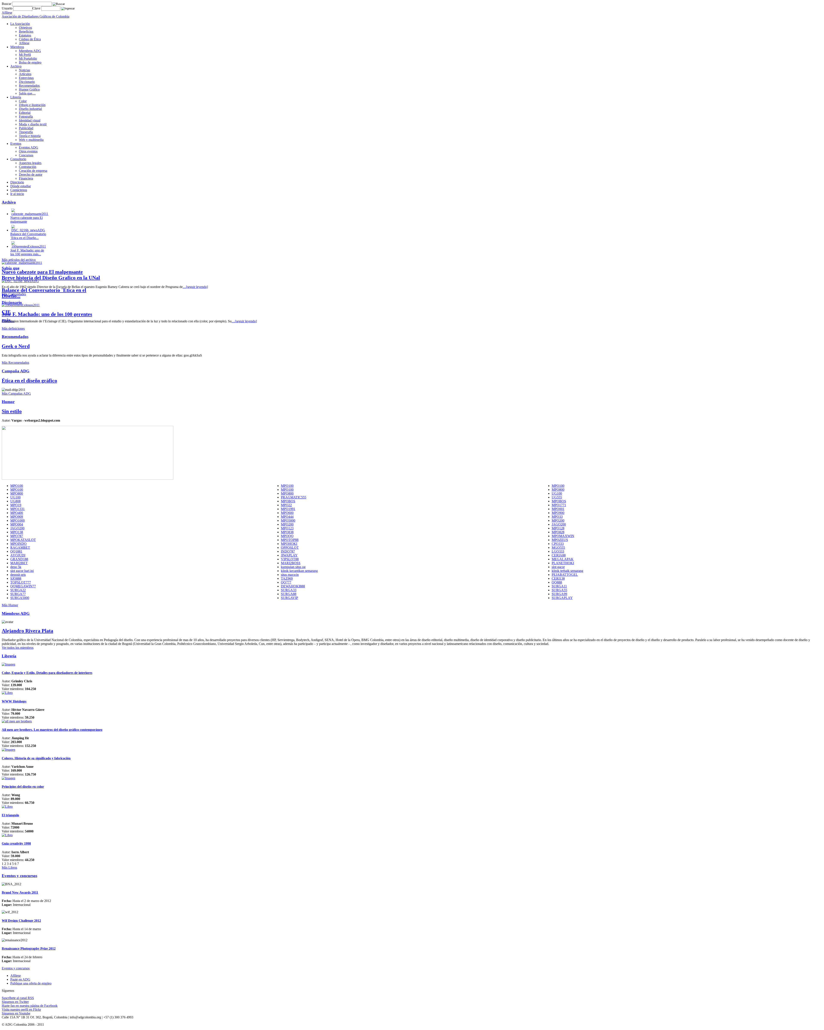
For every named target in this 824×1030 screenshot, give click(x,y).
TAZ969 (287, 578)
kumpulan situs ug (293, 567)
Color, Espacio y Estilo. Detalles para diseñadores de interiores (47, 673)
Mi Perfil (25, 54)
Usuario (7, 8)
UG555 (557, 497)
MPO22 (286, 505)
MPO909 (16, 516)
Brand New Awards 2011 (20, 892)
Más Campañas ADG (16, 393)
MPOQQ (287, 536)
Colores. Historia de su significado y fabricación (36, 758)
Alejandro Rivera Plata (27, 631)
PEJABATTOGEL (565, 574)
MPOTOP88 (289, 540)
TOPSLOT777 (20, 582)
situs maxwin (290, 574)
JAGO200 (559, 524)
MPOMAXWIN (563, 536)
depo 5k (15, 567)
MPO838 (287, 532)
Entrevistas (26, 78)
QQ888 (557, 582)
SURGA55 (559, 590)
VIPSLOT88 (290, 559)
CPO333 (558, 543)
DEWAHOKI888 (293, 586)
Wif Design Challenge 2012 (21, 920)
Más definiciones (13, 328)
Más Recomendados (15, 362)
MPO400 (16, 513)
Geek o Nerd (16, 346)
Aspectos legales (30, 163)
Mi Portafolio (28, 58)
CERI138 (558, 578)
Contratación (27, 167)
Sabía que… (27, 93)
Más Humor (10, 605)
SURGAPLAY (562, 598)
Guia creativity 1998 (16, 843)
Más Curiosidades (14, 294)
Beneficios (26, 31)
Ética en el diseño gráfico (29, 380)
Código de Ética (30, 39)
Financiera (26, 178)
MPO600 (287, 513)
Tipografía (26, 132)
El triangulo (10, 815)
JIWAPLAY (289, 555)
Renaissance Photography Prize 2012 (29, 948)
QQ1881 (16, 551)
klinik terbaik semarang (567, 571)
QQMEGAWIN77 (23, 586)
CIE (6, 312)
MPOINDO (18, 543)
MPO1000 (17, 520)
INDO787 (288, 551)
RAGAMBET (20, 547)
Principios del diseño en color (23, 786)
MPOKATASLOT (23, 540)
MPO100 (16, 486)
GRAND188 (19, 559)
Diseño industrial (30, 109)
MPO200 (558, 520)
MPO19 (15, 505)
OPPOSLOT (290, 547)
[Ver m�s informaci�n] (8, 664)
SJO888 (15, 578)
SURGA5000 (19, 598)
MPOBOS (288, 501)
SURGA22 (18, 590)
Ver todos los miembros (17, 647)
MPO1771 (559, 505)
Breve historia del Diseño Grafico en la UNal (51, 277)
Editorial (24, 112)
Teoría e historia (30, 136)
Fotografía (26, 116)
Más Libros (9, 867)
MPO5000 (288, 520)
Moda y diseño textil (33, 124)
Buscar (6, 4)
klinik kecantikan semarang (299, 571)
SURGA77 (18, 594)
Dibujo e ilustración (32, 105)
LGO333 (558, 551)
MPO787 (16, 536)
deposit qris (18, 574)
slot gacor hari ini (22, 571)
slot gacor (558, 567)
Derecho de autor (30, 174)
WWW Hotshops (14, 701)
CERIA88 (559, 555)
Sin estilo (12, 411)
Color (23, 101)
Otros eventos (28, 151)
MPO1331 (17, 509)
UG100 (557, 493)
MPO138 (16, 532)
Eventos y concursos (16, 968)
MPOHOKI (289, 543)
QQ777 (286, 582)
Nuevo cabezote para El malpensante (42, 272)
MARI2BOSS (290, 563)
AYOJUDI (17, 555)
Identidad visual (29, 120)
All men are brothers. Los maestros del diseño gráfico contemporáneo (52, 729)
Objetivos (25, 27)
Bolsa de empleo (30, 62)
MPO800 (558, 489)
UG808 (15, 501)
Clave (36, 8)
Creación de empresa (33, 170)
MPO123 (287, 528)
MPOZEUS (560, 540)
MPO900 (558, 513)
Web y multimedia (31, 140)
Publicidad (26, 128)
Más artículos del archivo (19, 260)
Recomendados (29, 85)
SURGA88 (288, 594)
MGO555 (558, 547)
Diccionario (27, 82)
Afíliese (24, 43)
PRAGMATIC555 (293, 497)
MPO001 (558, 509)
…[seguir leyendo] (195, 287)
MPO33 (557, 516)
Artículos (25, 74)
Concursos (26, 155)
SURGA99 (559, 594)
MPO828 (558, 532)
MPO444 (287, 516)
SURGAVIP (289, 598)
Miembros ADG (30, 51)
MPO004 (16, 524)
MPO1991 (288, 509)
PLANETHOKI (563, 563)
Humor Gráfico (29, 89)
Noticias (24, 70)
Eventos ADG (28, 147)
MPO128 (558, 528)
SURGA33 (288, 590)
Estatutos (25, 35)
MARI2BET (19, 563)
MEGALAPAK (563, 559)
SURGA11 (559, 586)
